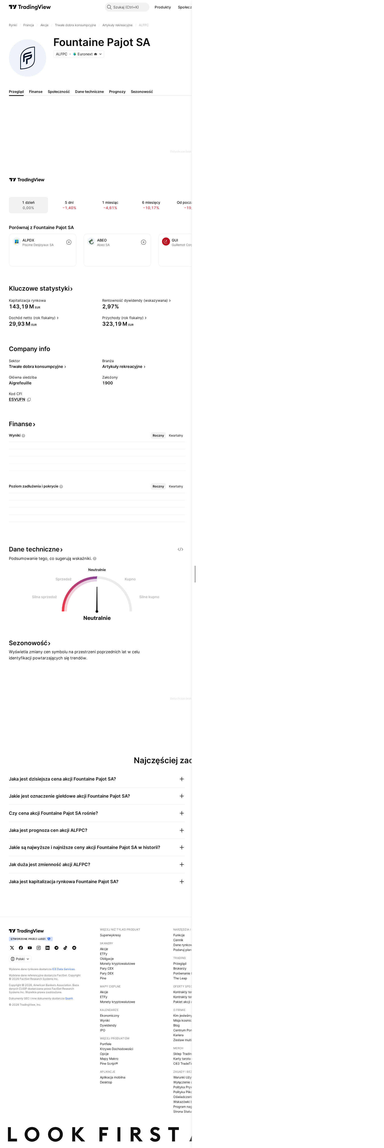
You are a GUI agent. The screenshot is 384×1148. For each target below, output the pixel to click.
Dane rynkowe (183, 945)
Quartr (69, 998)
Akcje (104, 949)
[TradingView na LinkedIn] (47, 948)
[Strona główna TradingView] (30, 7)
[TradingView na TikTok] (65, 948)
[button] (174, 7)
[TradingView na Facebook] (21, 948)
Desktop (106, 1082)
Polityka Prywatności (188, 1087)
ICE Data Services (63, 969)
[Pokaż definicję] (49, 300)
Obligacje (107, 958)
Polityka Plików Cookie (189, 1092)
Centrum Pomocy (185, 1030)
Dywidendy (108, 1025)
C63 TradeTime (184, 1063)
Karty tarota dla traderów (191, 1058)
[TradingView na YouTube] (30, 948)
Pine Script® (109, 1063)
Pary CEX (107, 968)
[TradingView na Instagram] (39, 948)
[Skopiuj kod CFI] (29, 400)
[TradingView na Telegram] (56, 948)
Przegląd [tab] (16, 91)
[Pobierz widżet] (180, 549)
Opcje (104, 1054)
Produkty (163, 7)
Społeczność (189, 7)
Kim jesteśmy (182, 1015)
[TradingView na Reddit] (74, 948)
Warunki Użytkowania (189, 1077)
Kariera (178, 1035)
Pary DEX (107, 973)
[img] (96, 54)
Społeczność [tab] (59, 91)
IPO (102, 1030)
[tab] (158, 435)
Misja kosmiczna (185, 1020)
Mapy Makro (109, 1058)
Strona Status (183, 1111)
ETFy (103, 954)
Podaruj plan (182, 950)
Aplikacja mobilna (112, 1077)
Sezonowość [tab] (142, 91)
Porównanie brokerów (189, 973)
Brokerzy (179, 968)
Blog (176, 1025)
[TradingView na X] (12, 948)
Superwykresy (110, 935)
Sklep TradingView (186, 1054)
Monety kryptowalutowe (117, 963)
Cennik (178, 940)
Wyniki (105, 1020)
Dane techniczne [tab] (89, 91)
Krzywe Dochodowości (116, 1049)
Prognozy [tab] (117, 91)
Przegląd (179, 963)
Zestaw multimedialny (189, 1040)
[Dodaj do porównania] (69, 242)
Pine (103, 978)
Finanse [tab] (35, 91)
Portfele (105, 1044)
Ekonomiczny (109, 1015)
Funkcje (179, 935)
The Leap (180, 978)
